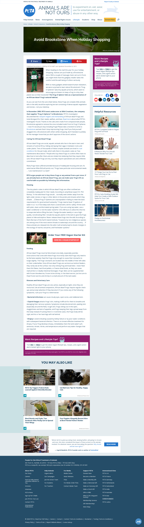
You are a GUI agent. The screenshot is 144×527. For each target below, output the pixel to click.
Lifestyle (30, 24)
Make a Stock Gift (89, 489)
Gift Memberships (89, 503)
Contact (59, 519)
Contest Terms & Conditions (73, 519)
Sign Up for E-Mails (31, 496)
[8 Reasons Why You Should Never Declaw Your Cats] (107, 146)
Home (25, 24)
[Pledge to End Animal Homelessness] (107, 213)
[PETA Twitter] (111, 95)
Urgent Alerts (48, 473)
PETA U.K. (105, 473)
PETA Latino (106, 502)
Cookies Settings (67, 522)
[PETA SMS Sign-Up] (100, 99)
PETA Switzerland (108, 486)
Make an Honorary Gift (90, 486)
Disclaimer (88, 519)
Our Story (28, 473)
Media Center (68, 473)
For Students (48, 483)
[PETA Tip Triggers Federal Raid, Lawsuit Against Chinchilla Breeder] (39, 383)
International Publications (29, 506)
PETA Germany (107, 480)
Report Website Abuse (53, 522)
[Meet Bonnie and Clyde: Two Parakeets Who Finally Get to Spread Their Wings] (39, 415)
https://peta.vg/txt (53, 352)
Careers (27, 476)
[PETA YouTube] (96, 99)
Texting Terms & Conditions (102, 519)
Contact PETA (29, 502)
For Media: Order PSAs (71, 483)
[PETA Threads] (117, 99)
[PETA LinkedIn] (104, 99)
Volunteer (28, 489)
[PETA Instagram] (116, 95)
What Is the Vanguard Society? (90, 496)
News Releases (68, 476)
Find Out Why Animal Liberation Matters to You (32, 481)
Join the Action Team (51, 480)
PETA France (106, 476)
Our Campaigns (49, 476)
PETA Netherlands (108, 483)
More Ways (86, 507)
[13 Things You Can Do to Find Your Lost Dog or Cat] (107, 168)
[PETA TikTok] (108, 99)
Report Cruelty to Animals (111, 1)
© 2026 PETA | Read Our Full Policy (36, 519)
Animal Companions (39, 24)
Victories (28, 486)
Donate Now (87, 473)
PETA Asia (105, 496)
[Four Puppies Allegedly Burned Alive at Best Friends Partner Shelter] (74, 415)
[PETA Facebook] (107, 95)
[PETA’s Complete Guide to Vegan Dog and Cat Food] (107, 125)
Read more (67, 119)
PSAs (65, 480)
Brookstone (31, 129)
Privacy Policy (29, 522)
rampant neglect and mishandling (51, 117)
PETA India (106, 489)
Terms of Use (40, 522)
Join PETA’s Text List (31, 499)
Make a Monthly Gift (89, 480)
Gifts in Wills (87, 492)
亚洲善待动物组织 (107, 499)
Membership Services (90, 500)
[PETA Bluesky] (113, 99)
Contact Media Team (71, 486)
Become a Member (89, 476)
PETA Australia (107, 492)
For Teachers (48, 486)
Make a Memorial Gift (90, 483)
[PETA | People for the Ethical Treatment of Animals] (29, 11)
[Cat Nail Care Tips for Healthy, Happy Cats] (74, 383)
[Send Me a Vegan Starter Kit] (57, 238)
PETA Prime (29, 492)
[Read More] (72, 444)
